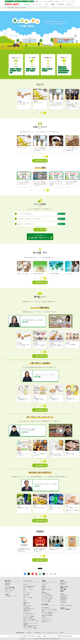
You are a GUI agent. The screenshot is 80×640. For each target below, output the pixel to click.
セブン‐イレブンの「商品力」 (47, 598)
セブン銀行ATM (26, 607)
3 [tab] (36, 156)
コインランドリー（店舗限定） (29, 616)
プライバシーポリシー (52, 636)
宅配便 (24, 604)
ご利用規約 (44, 636)
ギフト (15, 596)
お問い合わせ (50, 1)
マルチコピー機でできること (28, 586)
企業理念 (43, 586)
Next (45, 112)
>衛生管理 (18, 70)
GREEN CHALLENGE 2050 (47, 615)
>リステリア (28, 68)
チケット (25, 591)
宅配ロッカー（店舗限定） (28, 617)
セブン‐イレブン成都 (59, 632)
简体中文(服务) (63, 599)
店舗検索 (37, 1)
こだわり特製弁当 (8, 596)
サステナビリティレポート (47, 620)
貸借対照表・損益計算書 (46, 589)
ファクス (31, 589)
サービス (46, 4)
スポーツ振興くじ (26, 594)
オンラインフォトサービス (28, 614)
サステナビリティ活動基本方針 (47, 612)
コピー (24, 588)
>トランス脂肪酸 (18, 68)
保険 (24, 597)
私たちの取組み (60, 4)
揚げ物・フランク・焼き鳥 (10, 588)
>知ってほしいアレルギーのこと (63, 70)
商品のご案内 (27, 4)
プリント (30, 588)
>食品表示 (44, 68)
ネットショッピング (43, 1)
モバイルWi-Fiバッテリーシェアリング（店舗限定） (30, 624)
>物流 (11, 72)
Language (57, 1)
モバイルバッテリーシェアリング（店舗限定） (30, 621)
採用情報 (31, 1)
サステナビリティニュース (47, 618)
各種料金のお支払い (27, 610)
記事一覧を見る (40, 161)
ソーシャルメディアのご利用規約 (20, 636)
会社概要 (43, 587)
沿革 (42, 590)
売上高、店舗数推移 (45, 593)
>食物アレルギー (13, 70)
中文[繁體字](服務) (63, 598)
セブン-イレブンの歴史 (46, 601)
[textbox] (67, 1)
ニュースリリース (45, 583)
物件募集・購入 (18, 1)
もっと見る (40, 230)
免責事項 (39, 636)
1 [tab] (33, 156)
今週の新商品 (7, 583)
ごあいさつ (44, 584)
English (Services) (63, 596)
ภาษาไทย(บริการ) (63, 602)
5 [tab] (40, 156)
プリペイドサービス (27, 592)
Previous (41, 112)
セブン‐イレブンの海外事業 (47, 595)
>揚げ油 (27, 70)
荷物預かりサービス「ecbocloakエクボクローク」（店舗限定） (30, 626)
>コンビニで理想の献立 (62, 66)
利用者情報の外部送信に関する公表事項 (64, 636)
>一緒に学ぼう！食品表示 (62, 68)
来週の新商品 (7, 584)
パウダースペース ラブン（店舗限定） (30, 628)
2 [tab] (35, 156)
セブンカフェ (7, 591)
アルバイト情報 (25, 1)
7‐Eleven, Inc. (29, 632)
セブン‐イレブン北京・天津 (48, 632)
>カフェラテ (32, 70)
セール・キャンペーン (37, 4)
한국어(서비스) (63, 601)
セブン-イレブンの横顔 (46, 600)
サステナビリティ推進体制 (47, 613)
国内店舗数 (44, 592)
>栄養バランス (44, 70)
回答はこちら (61, 213)
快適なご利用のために (32, 636)
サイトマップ (10, 636)
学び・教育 (30, 597)
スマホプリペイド (26, 611)
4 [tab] (38, 156)
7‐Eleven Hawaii (37, 632)
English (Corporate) (63, 595)
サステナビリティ (70, 4)
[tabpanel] (24, 99)
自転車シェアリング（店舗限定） (29, 619)
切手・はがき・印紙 (27, 605)
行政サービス (25, 595)
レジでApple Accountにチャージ (29, 613)
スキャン (25, 589)
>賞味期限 (33, 68)
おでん (6, 590)
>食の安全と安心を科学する (62, 72)
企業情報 (53, 4)
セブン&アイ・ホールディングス (66, 605)
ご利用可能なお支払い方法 (28, 608)
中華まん (11, 590)
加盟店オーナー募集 (9, 1)
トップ (6, 7)
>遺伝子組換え (49, 68)
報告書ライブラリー (45, 621)
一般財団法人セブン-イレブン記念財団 (65, 609)
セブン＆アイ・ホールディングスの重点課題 (49, 610)
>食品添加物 (12, 68)
